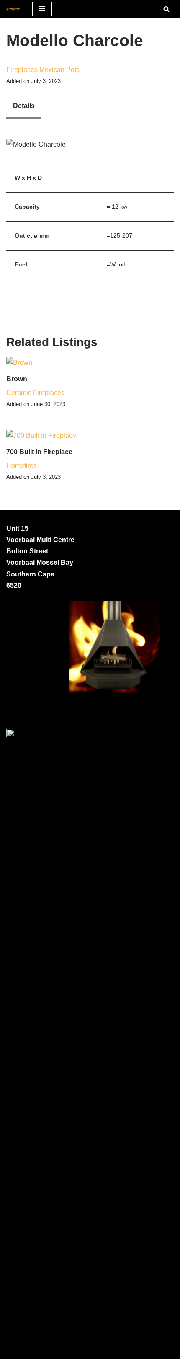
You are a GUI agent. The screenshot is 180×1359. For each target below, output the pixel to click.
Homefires (21, 465)
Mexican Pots (59, 69)
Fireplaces (22, 69)
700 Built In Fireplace (39, 451)
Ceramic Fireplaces (35, 392)
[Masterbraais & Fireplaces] (13, 9)
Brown (16, 378)
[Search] (166, 9)
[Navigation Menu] (42, 9)
